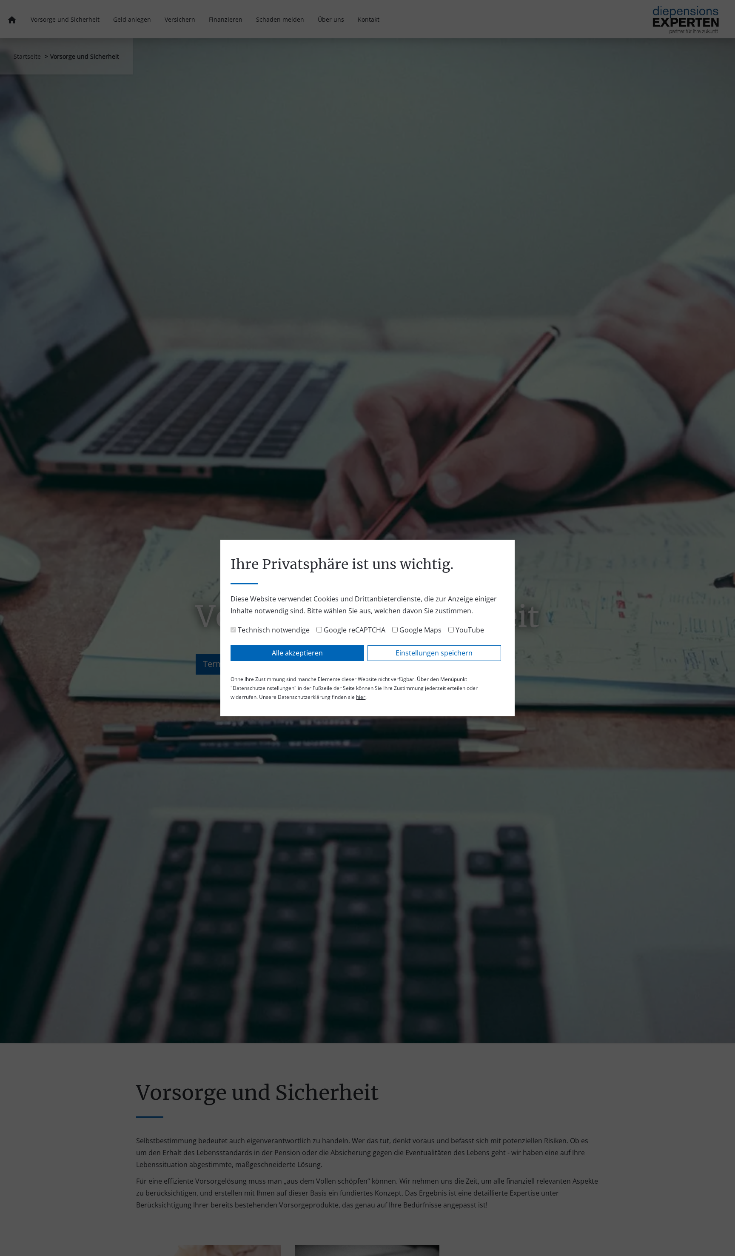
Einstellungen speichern (434, 653)
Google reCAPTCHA (353, 630)
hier (360, 697)
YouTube (469, 630)
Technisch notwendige (273, 630)
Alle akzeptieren (297, 653)
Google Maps (420, 630)
